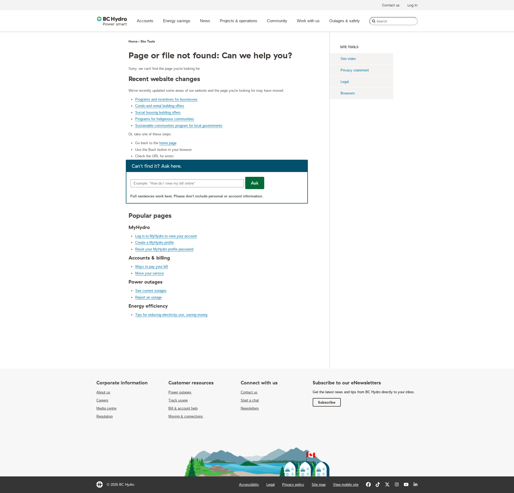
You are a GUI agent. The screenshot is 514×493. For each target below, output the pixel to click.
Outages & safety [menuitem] (344, 20)
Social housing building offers (158, 112)
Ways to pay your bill (151, 267)
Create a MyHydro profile (154, 242)
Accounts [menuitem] (145, 20)
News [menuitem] (205, 20)
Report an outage (148, 297)
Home (133, 41)
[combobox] (393, 21)
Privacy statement (355, 70)
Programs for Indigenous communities (164, 119)
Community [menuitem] (277, 20)
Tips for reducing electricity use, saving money (171, 315)
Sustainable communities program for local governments (178, 126)
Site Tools (148, 41)
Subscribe (326, 402)
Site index (348, 59)
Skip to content (242, 1)
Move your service (149, 273)
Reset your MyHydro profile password (164, 249)
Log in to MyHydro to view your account (166, 236)
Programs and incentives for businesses (166, 99)
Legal (345, 82)
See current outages (151, 291)
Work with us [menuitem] (308, 20)
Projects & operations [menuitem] (238, 20)
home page (167, 143)
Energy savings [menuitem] (176, 20)
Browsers (348, 93)
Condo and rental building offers (159, 106)
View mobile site (345, 485)
